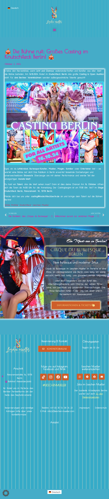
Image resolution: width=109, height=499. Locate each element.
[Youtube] (65, 377)
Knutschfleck (25, 205)
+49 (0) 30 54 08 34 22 (61, 408)
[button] (54, 30)
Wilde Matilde (11, 205)
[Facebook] (58, 377)
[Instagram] (50, 377)
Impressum (84, 408)
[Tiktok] (43, 377)
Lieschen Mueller (41, 205)
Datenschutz (101, 408)
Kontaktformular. (19, 415)
